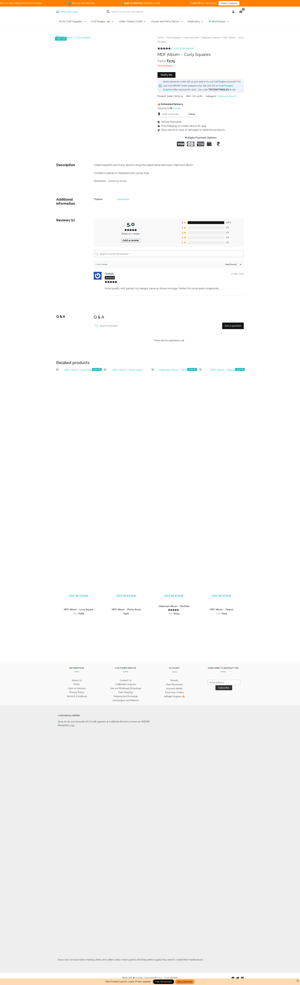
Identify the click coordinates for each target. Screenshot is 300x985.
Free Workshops (163, 981)
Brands (174, 680)
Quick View (78, 599)
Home (161, 37)
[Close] (297, 980)
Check (191, 114)
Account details (174, 688)
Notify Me (166, 74)
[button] (83, 21)
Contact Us (125, 680)
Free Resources (174, 684)
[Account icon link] (233, 11)
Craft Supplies (173, 37)
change (177, 108)
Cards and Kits (191, 37)
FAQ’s (77, 684)
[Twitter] (237, 978)
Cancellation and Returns (125, 700)
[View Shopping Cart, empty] (241, 12)
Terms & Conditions (77, 696)
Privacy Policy (76, 692)
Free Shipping (125, 692)
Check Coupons (205, 3)
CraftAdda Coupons (125, 684)
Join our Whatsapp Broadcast (125, 688)
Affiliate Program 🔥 (174, 696)
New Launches (184, 981)
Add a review (131, 240)
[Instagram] (242, 978)
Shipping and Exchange (125, 696)
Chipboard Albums (210, 37)
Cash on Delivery (77, 688)
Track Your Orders (174, 692)
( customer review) (183, 48)
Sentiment (123, 199)
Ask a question (233, 325)
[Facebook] (233, 978)
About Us (77, 680)
